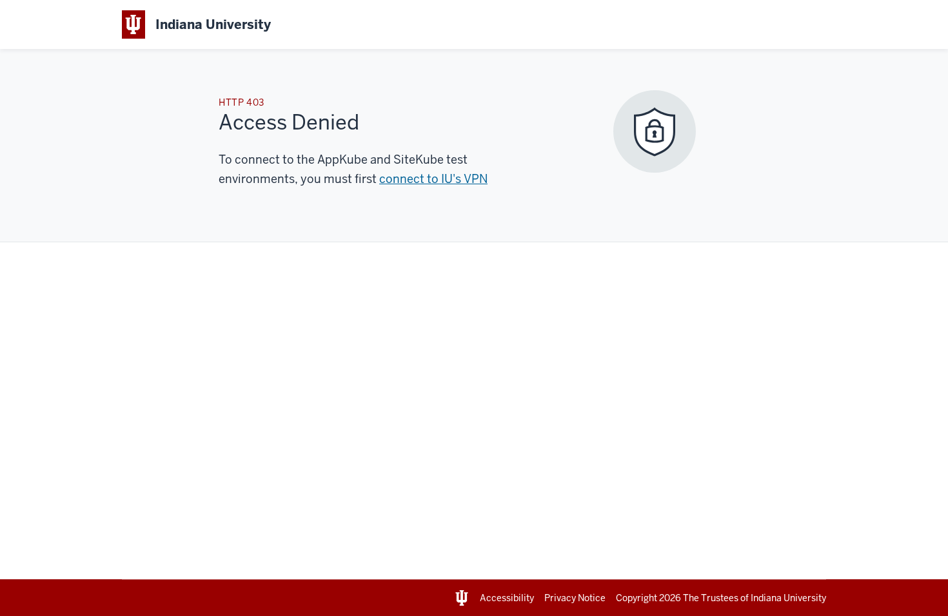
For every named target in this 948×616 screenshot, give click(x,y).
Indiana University (788, 598)
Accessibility (507, 598)
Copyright (648, 598)
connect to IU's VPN (433, 178)
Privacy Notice (575, 598)
